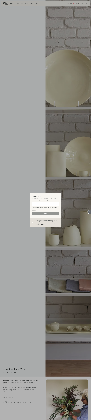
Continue (46, 213)
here (45, 223)
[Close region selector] (58, 196)
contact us (34, 210)
